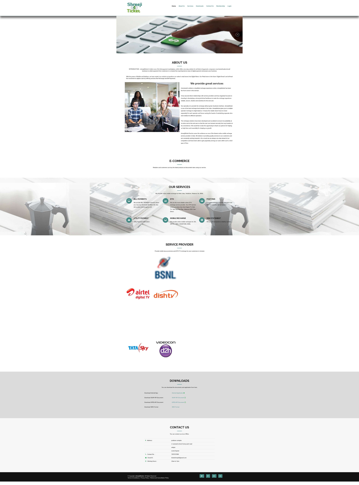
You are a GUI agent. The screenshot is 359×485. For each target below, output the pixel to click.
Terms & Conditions (133, 478)
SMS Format (175, 407)
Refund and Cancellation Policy (159, 478)
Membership (220, 6)
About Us (182, 6)
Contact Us (210, 6)
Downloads (199, 6)
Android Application (178, 393)
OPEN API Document (178, 402)
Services (190, 6)
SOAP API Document (178, 397)
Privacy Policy (145, 478)
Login (229, 6)
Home (174, 6)
